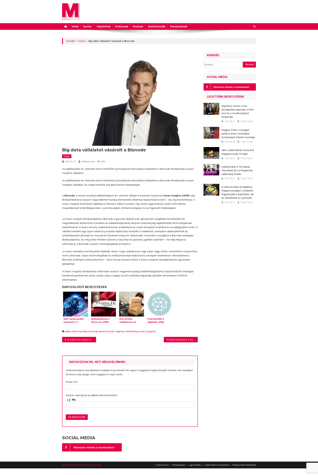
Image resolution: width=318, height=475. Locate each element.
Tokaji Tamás (247, 121)
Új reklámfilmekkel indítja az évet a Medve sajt (81, 339)
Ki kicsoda (121, 26)
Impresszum (162, 465)
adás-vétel (71, 331)
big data (83, 331)
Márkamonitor (88, 161)
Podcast (138, 26)
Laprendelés (195, 465)
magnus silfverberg (126, 331)
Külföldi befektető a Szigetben (182, 339)
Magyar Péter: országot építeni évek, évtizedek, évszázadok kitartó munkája (238, 134)
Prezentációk (178, 26)
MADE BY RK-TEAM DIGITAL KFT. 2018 (81, 465)
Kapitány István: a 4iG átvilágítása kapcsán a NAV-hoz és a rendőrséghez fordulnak (237, 111)
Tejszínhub (103, 26)
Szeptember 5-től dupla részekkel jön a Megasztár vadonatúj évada (237, 170)
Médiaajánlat (178, 465)
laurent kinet (106, 331)
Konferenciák (156, 26)
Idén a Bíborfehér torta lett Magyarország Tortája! (237, 152)
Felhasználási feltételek (244, 465)
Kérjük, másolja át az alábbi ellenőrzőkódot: (91, 395)
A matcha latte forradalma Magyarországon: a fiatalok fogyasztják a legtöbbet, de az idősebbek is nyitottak (237, 192)
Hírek (75, 26)
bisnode (93, 331)
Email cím (71, 381)
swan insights (147, 331)
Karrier (87, 26)
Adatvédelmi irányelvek (217, 465)
